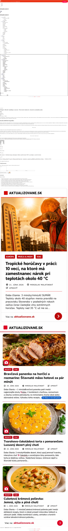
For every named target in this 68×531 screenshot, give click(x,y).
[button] (34, 11)
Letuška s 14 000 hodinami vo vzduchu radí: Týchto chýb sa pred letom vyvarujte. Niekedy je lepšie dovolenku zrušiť (16, 179)
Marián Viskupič (21, 117)
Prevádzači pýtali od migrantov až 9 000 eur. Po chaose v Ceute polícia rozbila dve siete (12, 184)
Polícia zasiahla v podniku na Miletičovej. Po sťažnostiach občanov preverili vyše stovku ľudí (13, 183)
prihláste (35, 96)
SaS (10, 117)
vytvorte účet (38, 96)
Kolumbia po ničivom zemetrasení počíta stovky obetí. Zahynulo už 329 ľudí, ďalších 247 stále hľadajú (14, 185)
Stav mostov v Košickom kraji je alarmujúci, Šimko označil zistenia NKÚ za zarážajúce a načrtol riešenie (20, 154)
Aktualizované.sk (4, 9)
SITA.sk (2, 113)
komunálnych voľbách (36, 117)
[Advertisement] (34, 102)
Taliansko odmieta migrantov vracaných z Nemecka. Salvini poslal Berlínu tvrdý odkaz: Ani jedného (14, 178)
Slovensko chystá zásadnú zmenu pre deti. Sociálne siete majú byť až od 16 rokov (11, 182)
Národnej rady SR (16, 117)
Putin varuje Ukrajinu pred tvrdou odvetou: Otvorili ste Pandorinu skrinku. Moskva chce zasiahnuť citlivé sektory (16, 180)
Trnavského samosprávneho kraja (42, 133)
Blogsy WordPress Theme (17, 527)
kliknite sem (20, 129)
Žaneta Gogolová (15, 133)
